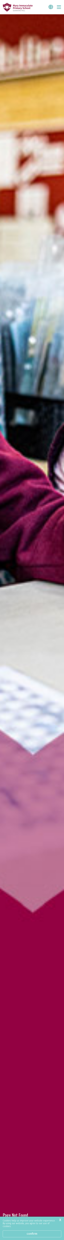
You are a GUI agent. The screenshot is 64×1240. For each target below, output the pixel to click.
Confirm (32, 1234)
